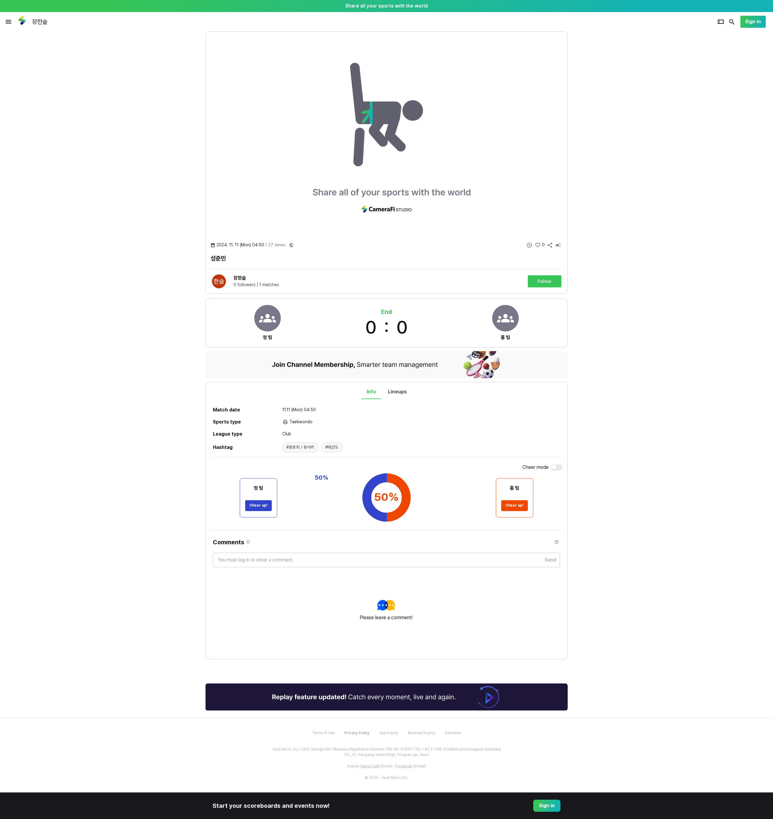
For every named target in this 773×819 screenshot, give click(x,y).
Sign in (753, 21)
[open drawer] (8, 21)
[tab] (371, 392)
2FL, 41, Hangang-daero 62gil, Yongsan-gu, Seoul (386, 755)
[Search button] (732, 22)
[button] (300, 447)
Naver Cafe (370, 766)
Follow (544, 281)
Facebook (403, 766)
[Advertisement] (607, 122)
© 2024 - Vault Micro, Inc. (386, 778)
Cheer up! (258, 505)
